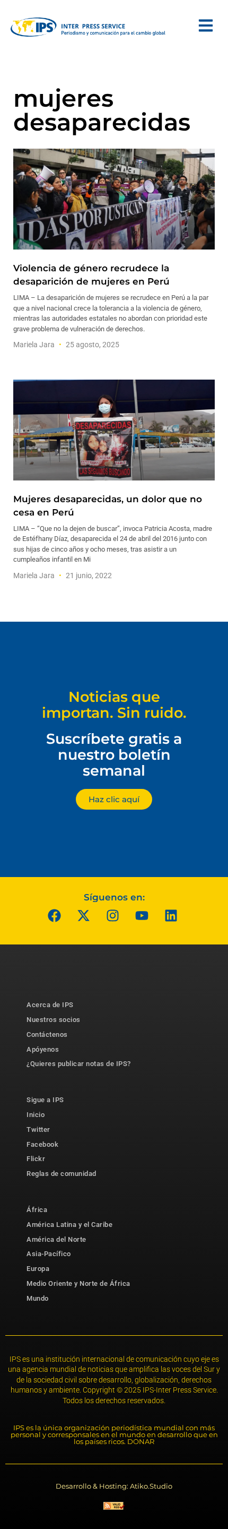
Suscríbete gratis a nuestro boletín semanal (114, 754)
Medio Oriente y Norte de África (78, 1283)
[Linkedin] (171, 915)
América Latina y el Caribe (69, 1225)
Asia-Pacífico (49, 1254)
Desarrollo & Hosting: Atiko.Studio (114, 1486)
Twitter (38, 1129)
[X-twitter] (84, 915)
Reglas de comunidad (62, 1174)
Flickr (36, 1159)
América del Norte (56, 1239)
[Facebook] (54, 915)
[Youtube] (142, 915)
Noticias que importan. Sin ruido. (114, 704)
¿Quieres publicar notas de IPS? (79, 1064)
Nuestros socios (54, 1020)
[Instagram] (113, 915)
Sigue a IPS (45, 1100)
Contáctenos (47, 1034)
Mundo (38, 1298)
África (37, 1210)
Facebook (42, 1144)
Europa (38, 1269)
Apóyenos (43, 1049)
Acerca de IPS (50, 1005)
